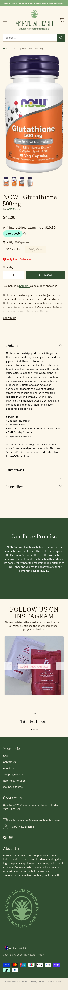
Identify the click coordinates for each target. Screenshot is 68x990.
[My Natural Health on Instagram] (11, 838)
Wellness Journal (13, 787)
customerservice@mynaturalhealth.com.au (34, 820)
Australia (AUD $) (18, 947)
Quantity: (16, 242)
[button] (34, 665)
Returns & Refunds (14, 780)
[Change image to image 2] (14, 182)
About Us (8, 768)
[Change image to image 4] (30, 182)
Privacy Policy (37, 981)
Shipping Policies (13, 774)
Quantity (8, 267)
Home (6, 48)
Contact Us (9, 762)
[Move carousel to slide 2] (34, 729)
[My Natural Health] (34, 20)
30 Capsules (13, 249)
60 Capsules (36, 249)
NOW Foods (13, 209)
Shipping (24, 286)
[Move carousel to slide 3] (37, 729)
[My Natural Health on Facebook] (5, 838)
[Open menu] (5, 20)
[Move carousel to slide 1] (31, 729)
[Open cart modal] (62, 20)
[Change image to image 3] (22, 182)
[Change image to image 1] (6, 182)
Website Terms (53, 981)
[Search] (61, 38)
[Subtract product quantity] (6, 275)
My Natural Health (34, 954)
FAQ (5, 755)
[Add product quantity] (20, 275)
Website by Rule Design (15, 981)
